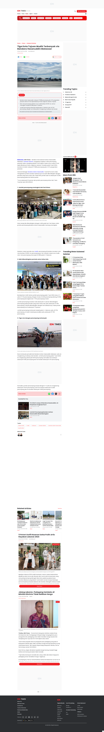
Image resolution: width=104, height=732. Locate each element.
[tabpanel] (39, 106)
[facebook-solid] (52, 118)
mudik (36, 251)
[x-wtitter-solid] (56, 118)
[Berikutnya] (62, 505)
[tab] (22, 95)
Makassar (20, 160)
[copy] (59, 118)
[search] (75, 11)
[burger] (86, 14)
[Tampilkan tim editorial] (61, 435)
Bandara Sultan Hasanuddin (36, 172)
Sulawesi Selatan (28, 161)
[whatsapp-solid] (49, 118)
